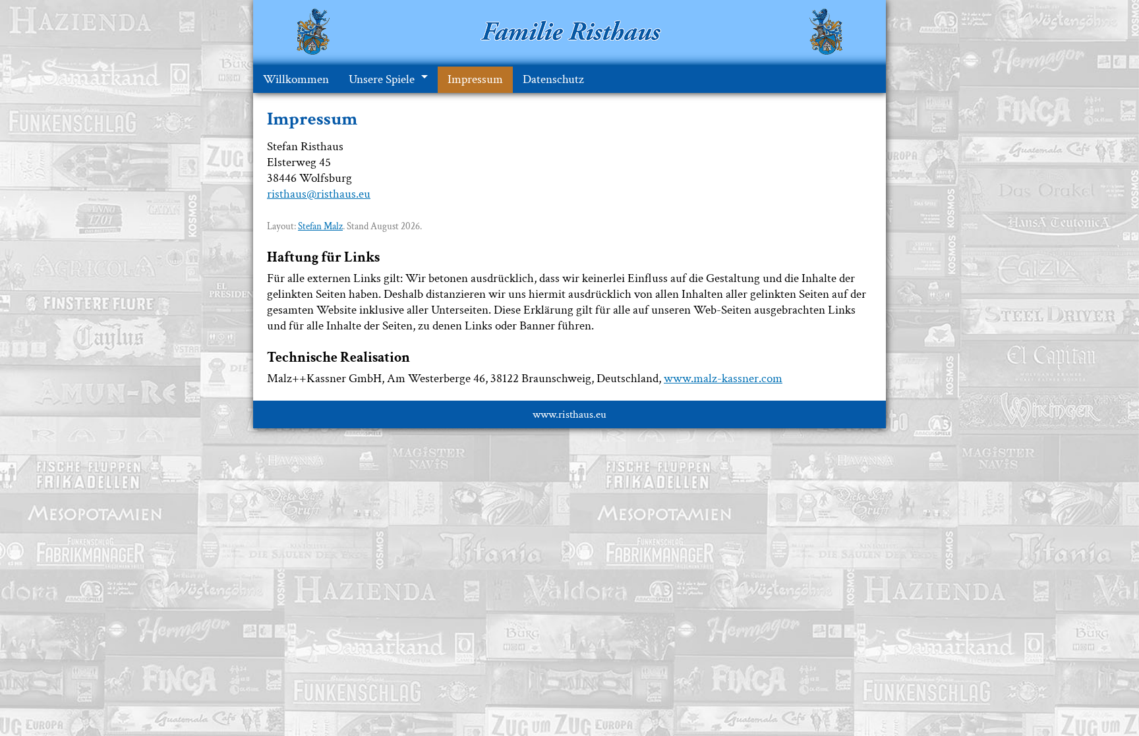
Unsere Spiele (382, 79)
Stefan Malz (320, 226)
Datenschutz (553, 79)
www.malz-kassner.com (723, 378)
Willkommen (296, 79)
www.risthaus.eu (569, 414)
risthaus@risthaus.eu (318, 194)
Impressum (475, 79)
